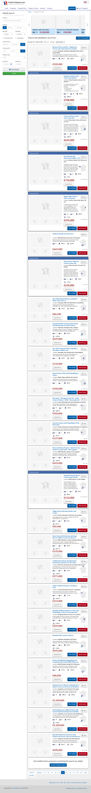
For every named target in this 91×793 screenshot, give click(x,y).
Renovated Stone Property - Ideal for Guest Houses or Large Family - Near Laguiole (66, 448)
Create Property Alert (83, 38)
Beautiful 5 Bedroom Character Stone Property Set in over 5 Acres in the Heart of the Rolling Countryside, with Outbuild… (66, 736)
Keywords (5, 61)
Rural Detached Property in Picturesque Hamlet (72, 476)
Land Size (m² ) (6, 41)
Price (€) (5, 24)
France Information (76, 782)
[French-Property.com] (13, 3)
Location (5, 17)
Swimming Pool (8, 38)
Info (65, 782)
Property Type (6, 54)
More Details (72, 68)
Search (14, 73)
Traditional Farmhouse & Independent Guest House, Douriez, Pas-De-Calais (64, 561)
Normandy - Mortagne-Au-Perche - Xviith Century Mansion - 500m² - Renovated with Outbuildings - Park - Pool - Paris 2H (66, 399)
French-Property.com (17, 788)
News (68, 782)
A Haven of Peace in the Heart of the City (71, 117)
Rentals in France (82, 788)
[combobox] (14, 20)
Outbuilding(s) (15, 69)
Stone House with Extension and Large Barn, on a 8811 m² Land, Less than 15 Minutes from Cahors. (65, 537)
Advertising (52, 782)
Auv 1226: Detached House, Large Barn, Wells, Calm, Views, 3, (65, 299)
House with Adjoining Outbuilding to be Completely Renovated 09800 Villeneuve (65, 661)
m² (23, 44)
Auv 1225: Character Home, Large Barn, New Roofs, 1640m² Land (65, 349)
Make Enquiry (82, 68)
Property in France (71, 788)
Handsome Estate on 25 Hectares (63, 234)
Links (57, 782)
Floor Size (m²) (6, 48)
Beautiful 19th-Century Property (63, 635)
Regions (84, 782)
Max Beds (17, 31)
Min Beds (5, 31)
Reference (18, 61)
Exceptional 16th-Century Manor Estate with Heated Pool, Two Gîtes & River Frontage (65, 325)
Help (61, 782)
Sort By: (52, 42)
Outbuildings (20, 38)
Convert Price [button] (57, 68)
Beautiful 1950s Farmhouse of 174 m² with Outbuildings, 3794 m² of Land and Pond (66, 611)
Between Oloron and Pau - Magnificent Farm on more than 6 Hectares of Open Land (65, 48)
